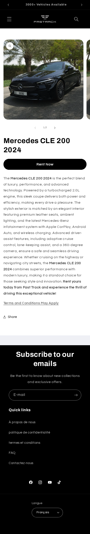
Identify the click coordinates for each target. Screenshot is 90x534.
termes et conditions (24, 442)
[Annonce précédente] (8, 5)
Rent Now (45, 164)
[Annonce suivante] (82, 5)
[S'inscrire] (76, 395)
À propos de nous (22, 422)
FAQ (12, 452)
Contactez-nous (21, 463)
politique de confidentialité (29, 432)
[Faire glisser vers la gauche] (35, 128)
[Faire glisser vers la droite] (55, 128)
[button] (9, 19)
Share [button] (12, 317)
